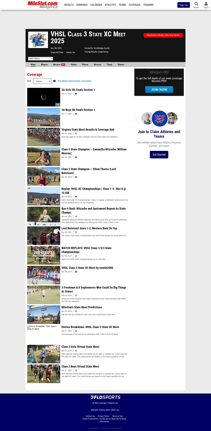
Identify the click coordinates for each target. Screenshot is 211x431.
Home (33, 64)
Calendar (96, 4)
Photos (85, 64)
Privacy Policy (103, 416)
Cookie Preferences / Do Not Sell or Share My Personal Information (104, 420)
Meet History (35, 58)
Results (69, 4)
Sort (29, 81)
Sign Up (184, 5)
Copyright (103, 403)
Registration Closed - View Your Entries (163, 35)
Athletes (110, 4)
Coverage (134, 4)
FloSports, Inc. (113, 403)
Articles (97, 64)
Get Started (159, 154)
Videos (73, 64)
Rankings (82, 4)
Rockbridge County (101, 48)
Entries (121, 64)
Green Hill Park (57, 52)
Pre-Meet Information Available (74, 81)
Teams (122, 4)
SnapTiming (103, 52)
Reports (58, 64)
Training (148, 4)
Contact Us (90, 416)
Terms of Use (117, 416)
